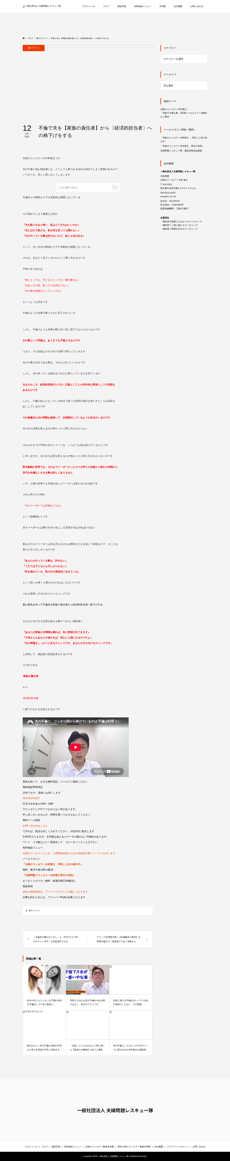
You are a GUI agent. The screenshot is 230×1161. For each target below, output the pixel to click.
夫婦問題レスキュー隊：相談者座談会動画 (181, 150)
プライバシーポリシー (178, 1146)
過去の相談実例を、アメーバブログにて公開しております (55, 891)
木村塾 (162, 6)
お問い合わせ (196, 6)
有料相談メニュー (142, 6)
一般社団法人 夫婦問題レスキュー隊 (115, 1110)
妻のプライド (33, 48)
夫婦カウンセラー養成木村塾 (99, 1146)
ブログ (106, 6)
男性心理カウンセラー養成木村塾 (134, 1146)
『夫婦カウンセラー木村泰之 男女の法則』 (182, 146)
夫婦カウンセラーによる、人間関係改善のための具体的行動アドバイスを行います (69, 853)
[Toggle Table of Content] (113, 187)
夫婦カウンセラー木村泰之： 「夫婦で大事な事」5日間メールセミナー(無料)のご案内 (183, 113)
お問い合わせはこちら (35, 825)
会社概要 (178, 6)
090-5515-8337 (31, 798)
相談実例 (121, 6)
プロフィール (88, 6)
